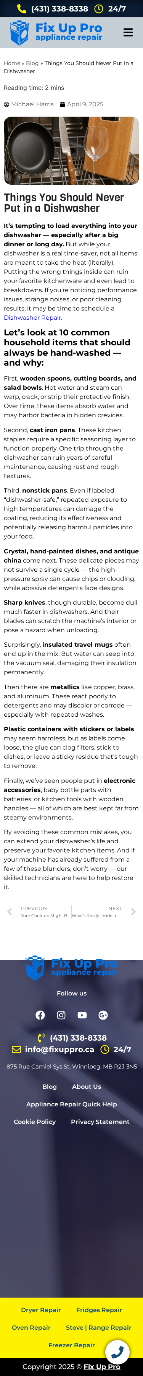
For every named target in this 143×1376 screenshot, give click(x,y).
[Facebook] (40, 1015)
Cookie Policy (35, 1122)
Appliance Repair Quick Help (71, 1104)
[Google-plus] (102, 1015)
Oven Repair (31, 1327)
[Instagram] (61, 1015)
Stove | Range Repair (99, 1327)
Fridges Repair (99, 1310)
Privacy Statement (100, 1122)
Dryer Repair (41, 1310)
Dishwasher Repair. (33, 317)
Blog (32, 63)
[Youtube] (82, 1015)
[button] (128, 32)
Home (12, 63)
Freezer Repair (71, 1345)
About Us (86, 1086)
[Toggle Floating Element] (117, 1352)
